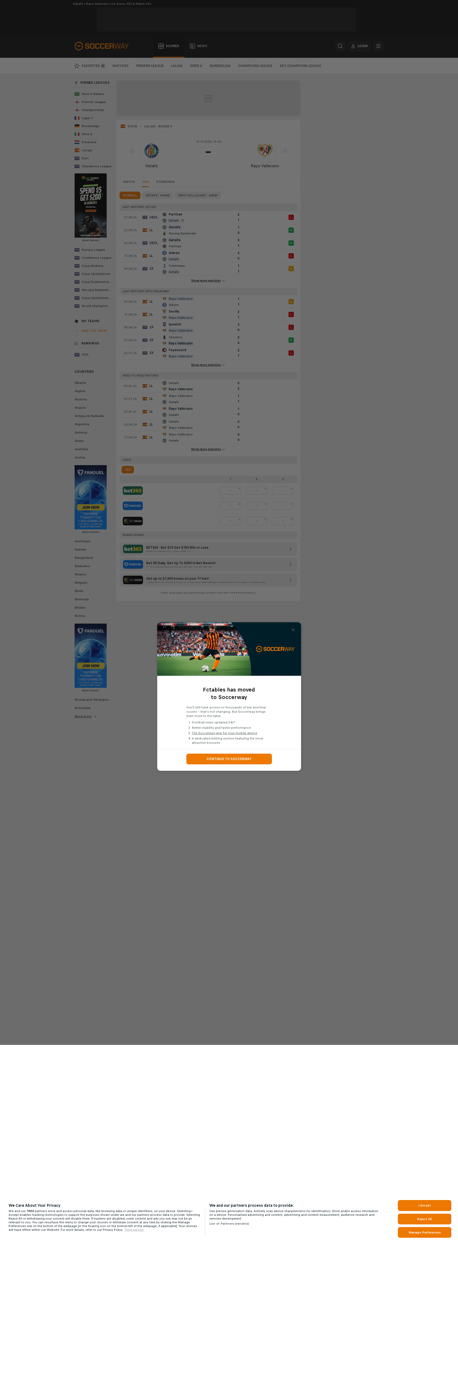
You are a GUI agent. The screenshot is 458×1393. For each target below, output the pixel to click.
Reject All (424, 1219)
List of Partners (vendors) (229, 1223)
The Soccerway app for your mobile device (224, 733)
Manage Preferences (425, 1232)
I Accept (424, 1205)
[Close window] (293, 629)
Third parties (134, 1230)
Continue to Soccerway (229, 759)
